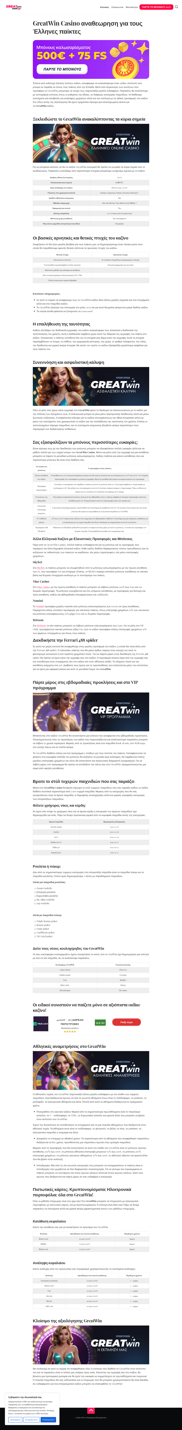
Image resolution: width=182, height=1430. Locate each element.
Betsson (41, 625)
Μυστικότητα (132, 7)
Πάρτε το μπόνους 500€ (156, 6)
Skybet (40, 567)
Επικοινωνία (117, 7)
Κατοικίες (104, 7)
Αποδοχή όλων (48, 1419)
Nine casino (43, 587)
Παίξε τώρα (126, 1022)
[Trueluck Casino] (40, 1030)
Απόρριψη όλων (31, 1419)
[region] (32, 1409)
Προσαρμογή (15, 1419)
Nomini (40, 606)
